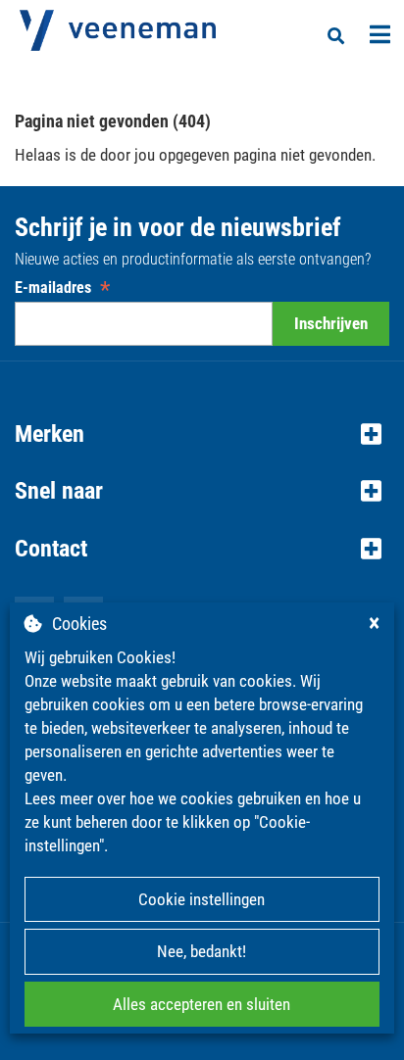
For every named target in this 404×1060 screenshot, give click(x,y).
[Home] (118, 30)
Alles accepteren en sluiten (201, 1004)
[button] (202, 434)
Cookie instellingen (201, 899)
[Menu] (380, 34)
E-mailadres (62, 287)
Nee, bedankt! (201, 951)
